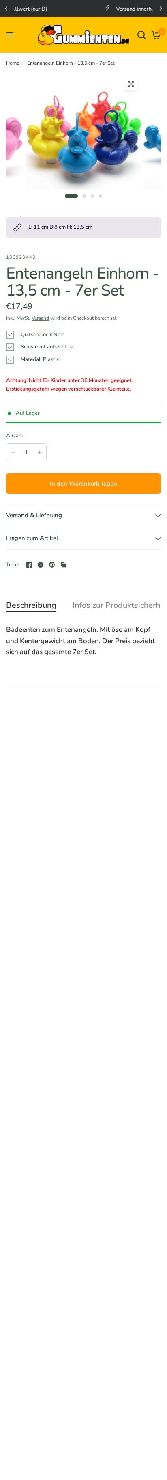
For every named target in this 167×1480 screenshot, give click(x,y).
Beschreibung (31, 605)
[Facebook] (29, 565)
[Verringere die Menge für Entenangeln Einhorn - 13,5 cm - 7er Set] (12, 452)
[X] (40, 565)
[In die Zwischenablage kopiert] (63, 565)
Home (12, 63)
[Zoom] (130, 84)
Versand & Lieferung (34, 515)
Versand (40, 318)
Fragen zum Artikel (32, 538)
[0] (154, 35)
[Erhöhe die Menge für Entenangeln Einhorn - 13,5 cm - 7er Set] (39, 452)
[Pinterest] (52, 565)
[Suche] (141, 35)
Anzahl (15, 435)
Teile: (12, 565)
